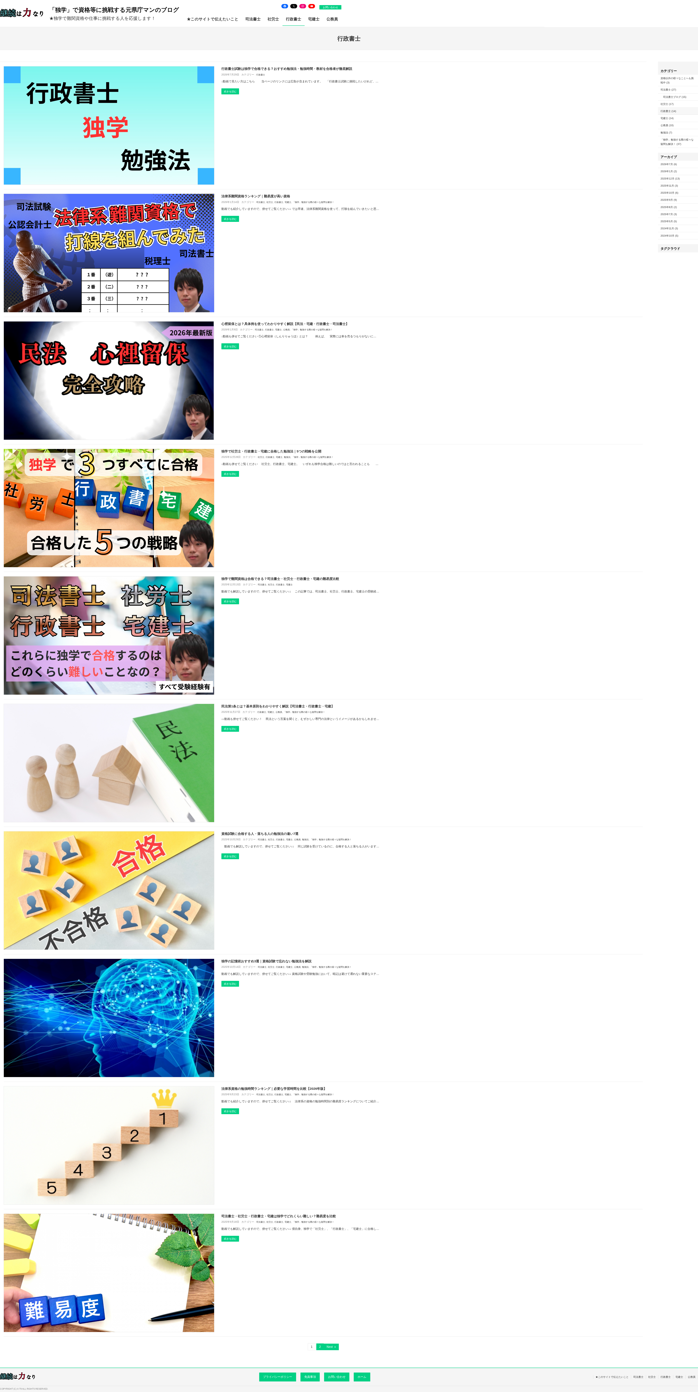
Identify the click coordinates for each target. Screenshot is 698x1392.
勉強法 (287, 457)
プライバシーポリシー (277, 1376)
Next (331, 1346)
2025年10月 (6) (669, 192)
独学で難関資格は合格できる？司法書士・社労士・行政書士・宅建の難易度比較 (280, 579)
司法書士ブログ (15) (674, 96)
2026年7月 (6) (669, 164)
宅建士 (288, 202)
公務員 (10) (667, 125)
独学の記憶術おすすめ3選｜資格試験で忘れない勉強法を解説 (266, 961)
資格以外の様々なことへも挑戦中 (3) (677, 80)
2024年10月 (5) (669, 235)
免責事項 (310, 1376)
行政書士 (260, 74)
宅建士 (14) (667, 118)
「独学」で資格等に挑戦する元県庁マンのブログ (114, 10)
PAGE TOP (680, 1347)
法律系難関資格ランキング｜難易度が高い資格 (255, 196)
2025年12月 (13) (670, 178)
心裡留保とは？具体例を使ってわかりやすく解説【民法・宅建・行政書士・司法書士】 (285, 324)
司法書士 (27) (668, 89)
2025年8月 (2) (669, 207)
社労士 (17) (667, 104)
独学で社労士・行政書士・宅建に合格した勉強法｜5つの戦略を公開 (271, 451)
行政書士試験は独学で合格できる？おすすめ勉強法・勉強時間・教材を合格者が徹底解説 (286, 69)
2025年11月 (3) (669, 185)
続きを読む (230, 91)
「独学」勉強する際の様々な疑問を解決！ (313, 202)
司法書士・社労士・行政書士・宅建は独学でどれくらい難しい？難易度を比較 (278, 1216)
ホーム (362, 1376)
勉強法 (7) (666, 132)
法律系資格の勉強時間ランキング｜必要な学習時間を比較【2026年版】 (274, 1089)
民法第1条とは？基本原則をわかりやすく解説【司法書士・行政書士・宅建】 (277, 706)
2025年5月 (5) (669, 221)
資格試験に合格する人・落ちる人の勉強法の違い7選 (259, 834)
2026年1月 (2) (669, 171)
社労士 (269, 202)
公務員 (286, 329)
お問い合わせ (330, 7)
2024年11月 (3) (669, 228)
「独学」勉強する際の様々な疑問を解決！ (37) (677, 141)
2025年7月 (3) (669, 214)
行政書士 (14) (668, 111)
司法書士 (260, 202)
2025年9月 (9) (669, 200)
